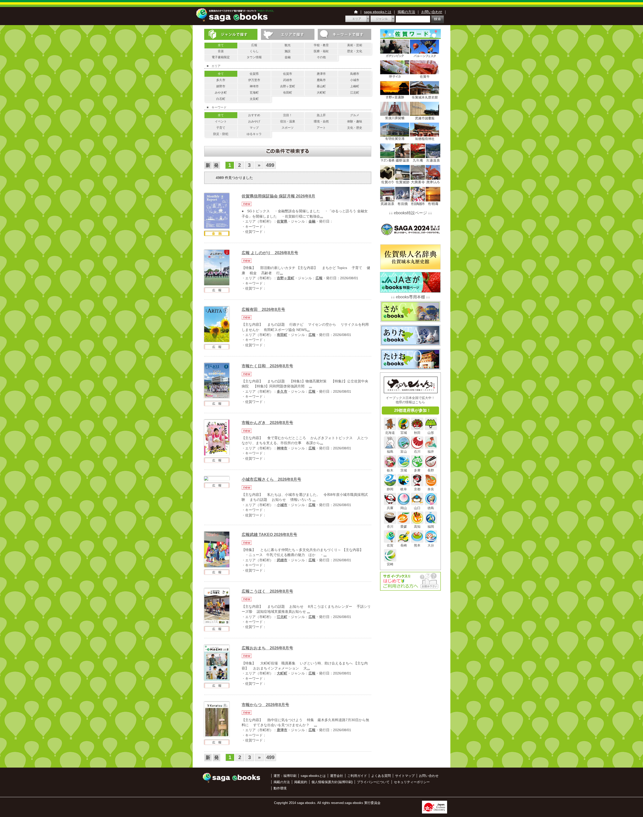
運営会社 (336, 776)
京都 (417, 489)
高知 (417, 526)
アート (321, 127)
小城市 (354, 80)
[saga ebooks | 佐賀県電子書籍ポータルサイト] (235, 20)
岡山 (403, 508)
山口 (417, 508)
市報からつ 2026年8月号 (265, 705)
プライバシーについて (373, 782)
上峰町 (354, 86)
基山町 (321, 86)
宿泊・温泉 (287, 121)
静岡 (390, 489)
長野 (430, 470)
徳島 (430, 508)
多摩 (417, 470)
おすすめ (254, 115)
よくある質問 (381, 776)
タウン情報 (254, 57)
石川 (417, 451)
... (321, 216)
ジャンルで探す (231, 34)
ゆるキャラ (254, 134)
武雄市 (287, 80)
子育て (220, 127)
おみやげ (254, 121)
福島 (390, 451)
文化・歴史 (354, 127)
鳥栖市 (354, 74)
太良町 (254, 99)
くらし (254, 51)
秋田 (417, 433)
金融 (288, 57)
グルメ (354, 115)
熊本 (417, 545)
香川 (390, 526)
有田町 (287, 92)
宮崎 (390, 564)
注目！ (287, 115)
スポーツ (288, 127)
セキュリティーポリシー (412, 782)
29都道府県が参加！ (412, 410)
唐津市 (321, 74)
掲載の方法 (406, 12)
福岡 (430, 526)
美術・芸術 (354, 45)
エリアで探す (287, 34)
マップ (254, 127)
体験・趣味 (354, 121)
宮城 (403, 433)
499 (270, 165)
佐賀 (390, 545)
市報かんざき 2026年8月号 (267, 423)
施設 (288, 51)
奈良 (430, 489)
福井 (430, 451)
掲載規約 (300, 782)
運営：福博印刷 (285, 776)
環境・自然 (321, 121)
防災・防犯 (220, 134)
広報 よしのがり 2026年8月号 (270, 253)
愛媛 (403, 526)
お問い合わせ (431, 12)
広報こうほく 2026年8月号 (267, 591)
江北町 (354, 92)
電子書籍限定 (221, 57)
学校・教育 (321, 45)
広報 (254, 45)
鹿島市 (321, 80)
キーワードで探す (344, 34)
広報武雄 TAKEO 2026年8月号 (269, 534)
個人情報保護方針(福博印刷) (332, 782)
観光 (288, 45)
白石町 (220, 99)
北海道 (390, 433)
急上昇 (321, 115)
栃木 (390, 470)
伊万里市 (254, 80)
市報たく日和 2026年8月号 (267, 366)
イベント (221, 121)
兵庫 (390, 508)
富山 (403, 451)
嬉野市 (220, 86)
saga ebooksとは (377, 12)
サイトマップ (405, 776)
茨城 (403, 470)
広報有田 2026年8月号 (263, 309)
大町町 (321, 92)
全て (221, 45)
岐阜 (403, 489)
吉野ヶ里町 (287, 86)
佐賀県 (254, 74)
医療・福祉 (321, 51)
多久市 (220, 80)
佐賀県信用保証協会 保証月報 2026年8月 (278, 196)
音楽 (221, 51)
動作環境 (280, 788)
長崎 (403, 545)
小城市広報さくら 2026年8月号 (271, 479)
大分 (430, 545)
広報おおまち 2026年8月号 (267, 648)
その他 (321, 57)
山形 (430, 433)
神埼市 (254, 86)
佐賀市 (287, 74)
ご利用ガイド (357, 776)
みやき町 (221, 92)
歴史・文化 (354, 51)
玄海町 (254, 92)
